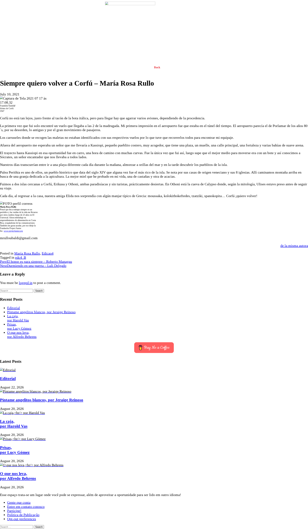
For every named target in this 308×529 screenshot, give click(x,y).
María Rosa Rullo (27, 253)
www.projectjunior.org (13, 231)
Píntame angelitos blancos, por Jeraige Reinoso (41, 312)
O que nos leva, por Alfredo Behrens (22, 334)
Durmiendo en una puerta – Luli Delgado (33, 266)
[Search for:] (17, 290)
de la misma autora (294, 246)
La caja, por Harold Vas (18, 318)
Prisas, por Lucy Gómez (19, 326)
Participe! (14, 511)
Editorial (13, 308)
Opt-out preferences (21, 519)
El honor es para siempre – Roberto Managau (36, 261)
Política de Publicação (23, 515)
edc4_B (20, 257)
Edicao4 (47, 253)
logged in (25, 283)
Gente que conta (18, 502)
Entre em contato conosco (26, 506)
